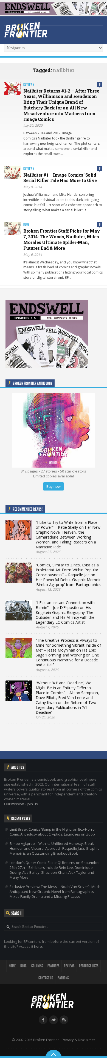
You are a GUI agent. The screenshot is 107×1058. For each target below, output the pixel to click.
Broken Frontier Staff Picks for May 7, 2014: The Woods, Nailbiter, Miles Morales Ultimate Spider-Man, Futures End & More (61, 239)
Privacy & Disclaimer (78, 1039)
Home (12, 965)
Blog (26, 224)
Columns (37, 965)
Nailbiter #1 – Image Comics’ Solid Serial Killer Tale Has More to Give (60, 177)
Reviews (28, 84)
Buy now (53, 486)
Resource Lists (88, 965)
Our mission (14, 803)
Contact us (45, 977)
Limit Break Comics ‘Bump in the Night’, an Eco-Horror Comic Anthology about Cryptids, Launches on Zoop (53, 832)
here (38, 946)
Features (53, 965)
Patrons (63, 977)
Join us (32, 803)
